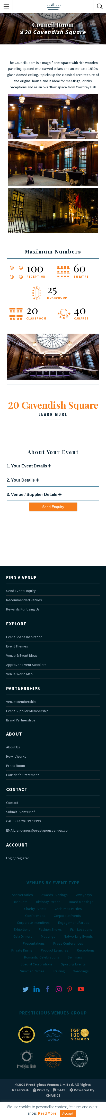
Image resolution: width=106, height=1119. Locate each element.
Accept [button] (67, 1113)
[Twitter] (25, 988)
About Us (13, 747)
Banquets (20, 901)
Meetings (48, 936)
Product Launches (54, 950)
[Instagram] (59, 988)
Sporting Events (73, 964)
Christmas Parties (68, 908)
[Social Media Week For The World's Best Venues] (79, 1068)
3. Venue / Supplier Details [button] (32, 494)
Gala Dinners (22, 936)
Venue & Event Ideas (22, 655)
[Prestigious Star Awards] (26, 1043)
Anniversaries (22, 894)
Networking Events (78, 936)
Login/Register (17, 858)
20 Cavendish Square (53, 408)
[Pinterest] (70, 988)
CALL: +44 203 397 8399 (23, 821)
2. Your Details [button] (21, 480)
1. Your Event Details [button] (27, 466)
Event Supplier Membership (27, 711)
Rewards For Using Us (23, 609)
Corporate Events (67, 915)
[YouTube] (81, 988)
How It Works (16, 756)
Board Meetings (81, 901)
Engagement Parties (73, 922)
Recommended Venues (24, 600)
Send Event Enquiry (21, 590)
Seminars (75, 957)
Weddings (81, 971)
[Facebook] (47, 988)
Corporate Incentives (33, 922)
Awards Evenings (54, 894)
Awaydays (84, 894)
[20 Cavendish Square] (53, 378)
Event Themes (17, 646)
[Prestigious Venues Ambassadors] (53, 1068)
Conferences (35, 915)
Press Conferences (68, 943)
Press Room (15, 765)
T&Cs (61, 1090)
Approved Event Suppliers (26, 664)
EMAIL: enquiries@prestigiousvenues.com (38, 830)
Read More (47, 1113)
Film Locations (81, 929)
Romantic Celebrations (41, 957)
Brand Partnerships (21, 720)
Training (59, 971)
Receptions (86, 950)
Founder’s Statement (22, 775)
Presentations (34, 943)
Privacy (42, 1090)
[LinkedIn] (36, 988)
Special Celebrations (36, 964)
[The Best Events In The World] (53, 1043)
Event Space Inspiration (24, 637)
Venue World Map (19, 674)
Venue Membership (21, 701)
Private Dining (21, 950)
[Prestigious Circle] (26, 1068)
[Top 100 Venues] (79, 1043)
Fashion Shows (50, 929)
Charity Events (35, 908)
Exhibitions (22, 929)
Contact (12, 802)
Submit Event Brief (20, 812)
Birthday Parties (48, 901)
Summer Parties (32, 971)
